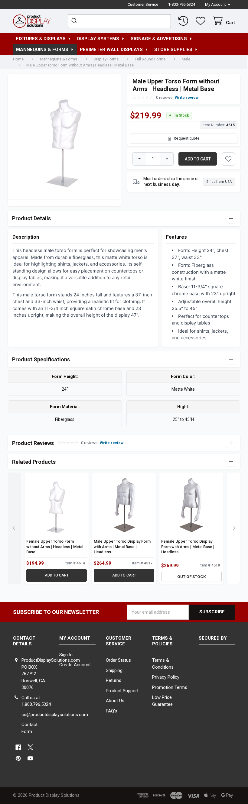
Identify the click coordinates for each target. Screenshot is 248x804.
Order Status (118, 660)
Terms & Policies (162, 641)
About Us (115, 700)
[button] (228, 159)
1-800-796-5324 (181, 4)
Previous (14, 528)
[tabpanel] (64, 138)
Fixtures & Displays (41, 38)
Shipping (114, 670)
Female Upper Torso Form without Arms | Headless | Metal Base (54, 546)
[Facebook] (18, 747)
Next (233, 528)
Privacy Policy (165, 677)
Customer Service (143, 4)
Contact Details (24, 641)
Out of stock (191, 576)
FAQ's (111, 711)
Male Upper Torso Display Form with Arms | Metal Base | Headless (122, 546)
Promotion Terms (169, 687)
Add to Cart (57, 575)
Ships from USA (219, 182)
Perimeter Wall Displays (111, 49)
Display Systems (98, 38)
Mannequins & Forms (42, 49)
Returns (113, 680)
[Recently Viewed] (184, 21)
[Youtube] (30, 758)
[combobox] (119, 21)
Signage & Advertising (159, 38)
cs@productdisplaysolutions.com (54, 714)
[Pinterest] (18, 758)
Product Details (31, 218)
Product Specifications (41, 359)
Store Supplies (173, 49)
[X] (30, 747)
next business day (161, 184)
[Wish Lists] (202, 21)
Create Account (75, 664)
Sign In (66, 654)
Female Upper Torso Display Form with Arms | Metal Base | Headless (187, 546)
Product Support (122, 690)
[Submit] (74, 21)
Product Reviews (68, 443)
